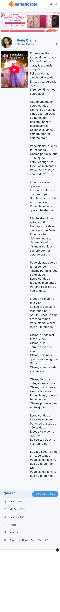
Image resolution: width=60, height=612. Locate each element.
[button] (3, 4)
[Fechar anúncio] (57, 550)
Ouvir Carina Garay (46, 494)
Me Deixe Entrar (18, 509)
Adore (13, 524)
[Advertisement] (30, 581)
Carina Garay (25, 44)
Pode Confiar (17, 517)
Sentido (14, 532)
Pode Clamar (16, 501)
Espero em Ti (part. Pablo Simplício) (29, 540)
